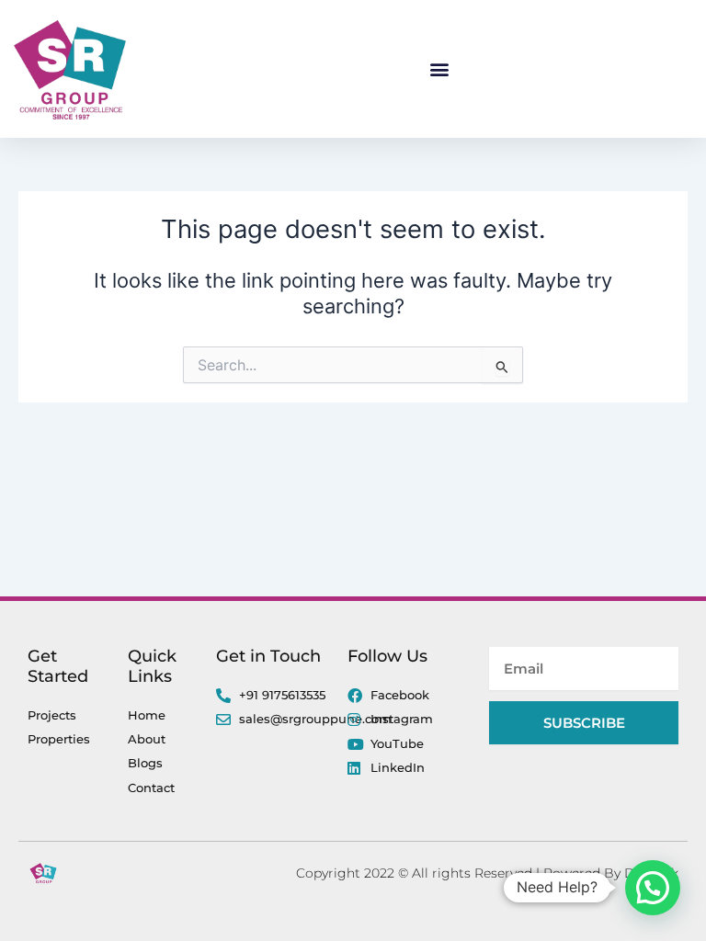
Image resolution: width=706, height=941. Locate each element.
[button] (440, 69)
